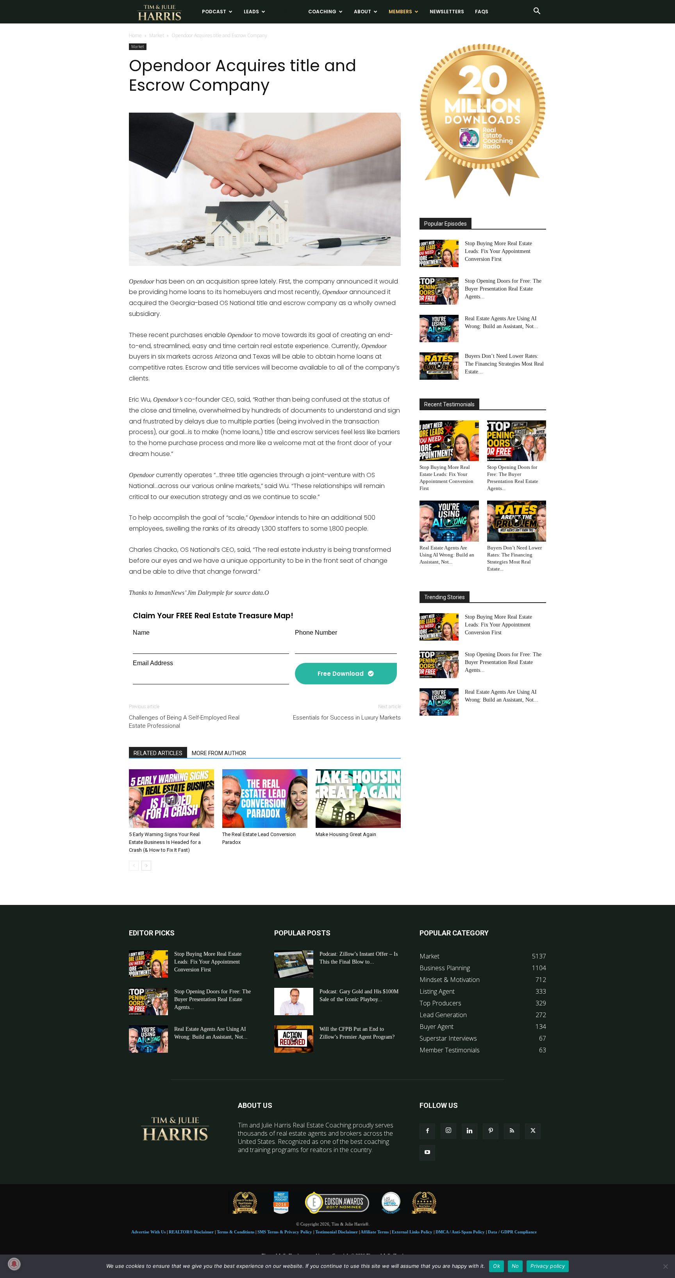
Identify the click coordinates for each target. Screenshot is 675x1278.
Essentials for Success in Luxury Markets (347, 717)
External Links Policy (412, 1232)
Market (156, 35)
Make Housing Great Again (346, 834)
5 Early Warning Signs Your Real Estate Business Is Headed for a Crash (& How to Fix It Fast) (165, 842)
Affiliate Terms (375, 1232)
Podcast (214, 11)
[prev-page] (134, 866)
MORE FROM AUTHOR (219, 753)
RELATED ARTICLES (158, 753)
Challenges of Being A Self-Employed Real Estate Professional (184, 721)
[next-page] (146, 866)
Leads (251, 11)
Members (400, 11)
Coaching (322, 11)
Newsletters (447, 11)
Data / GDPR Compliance (512, 1232)
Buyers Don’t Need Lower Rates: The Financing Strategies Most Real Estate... (504, 364)
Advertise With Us (148, 1232)
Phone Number (316, 632)
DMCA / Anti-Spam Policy (460, 1232)
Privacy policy (547, 1266)
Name (141, 632)
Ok (496, 1266)
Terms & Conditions (235, 1232)
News (284, 11)
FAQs (481, 11)
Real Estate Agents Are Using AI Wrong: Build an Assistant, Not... (447, 555)
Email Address (153, 663)
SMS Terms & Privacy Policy (284, 1232)
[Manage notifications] (14, 1264)
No (515, 1266)
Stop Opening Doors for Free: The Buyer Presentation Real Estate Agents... (503, 289)
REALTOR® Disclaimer (191, 1232)
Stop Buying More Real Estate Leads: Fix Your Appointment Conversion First (498, 251)
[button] (536, 11)
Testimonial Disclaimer (336, 1232)
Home (135, 35)
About (362, 11)
